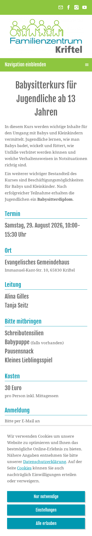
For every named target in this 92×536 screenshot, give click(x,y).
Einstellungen (46, 510)
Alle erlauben (46, 523)
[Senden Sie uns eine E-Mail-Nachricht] (60, 7)
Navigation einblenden (25, 65)
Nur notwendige (46, 496)
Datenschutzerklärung (44, 461)
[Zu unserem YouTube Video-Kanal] (84, 7)
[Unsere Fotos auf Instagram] (76, 7)
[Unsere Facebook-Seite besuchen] (68, 7)
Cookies (24, 468)
